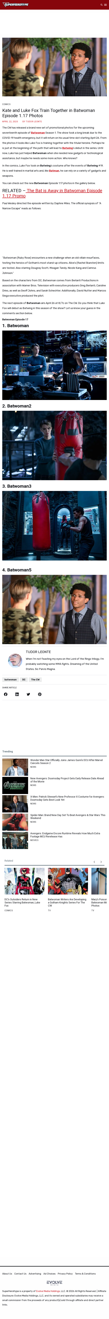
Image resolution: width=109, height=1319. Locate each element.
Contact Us (20, 1273)
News (33, 767)
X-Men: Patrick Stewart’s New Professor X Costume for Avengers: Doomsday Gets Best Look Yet (67, 798)
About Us (7, 1273)
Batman (54, 170)
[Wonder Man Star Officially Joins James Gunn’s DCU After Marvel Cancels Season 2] (15, 767)
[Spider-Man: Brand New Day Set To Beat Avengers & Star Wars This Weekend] (15, 822)
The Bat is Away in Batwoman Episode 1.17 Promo (52, 193)
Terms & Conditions (85, 1273)
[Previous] (94, 862)
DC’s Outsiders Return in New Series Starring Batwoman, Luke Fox (22, 902)
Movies (34, 840)
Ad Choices (49, 1273)
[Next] (101, 862)
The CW (35, 679)
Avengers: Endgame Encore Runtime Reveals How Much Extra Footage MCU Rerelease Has (65, 835)
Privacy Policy (65, 1273)
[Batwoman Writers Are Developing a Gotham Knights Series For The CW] (68, 881)
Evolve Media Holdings (48, 1291)
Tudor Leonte (34, 121)
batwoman (11, 679)
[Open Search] (101, 5)
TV (49, 910)
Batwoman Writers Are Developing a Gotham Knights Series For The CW (67, 902)
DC (23, 679)
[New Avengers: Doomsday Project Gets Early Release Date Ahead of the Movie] (15, 785)
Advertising (35, 1273)
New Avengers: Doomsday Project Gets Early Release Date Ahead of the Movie (67, 780)
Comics (6, 104)
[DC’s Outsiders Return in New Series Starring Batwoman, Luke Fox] (25, 881)
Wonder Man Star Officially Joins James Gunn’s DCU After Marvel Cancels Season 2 (66, 762)
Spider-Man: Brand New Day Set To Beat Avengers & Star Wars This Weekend (67, 817)
